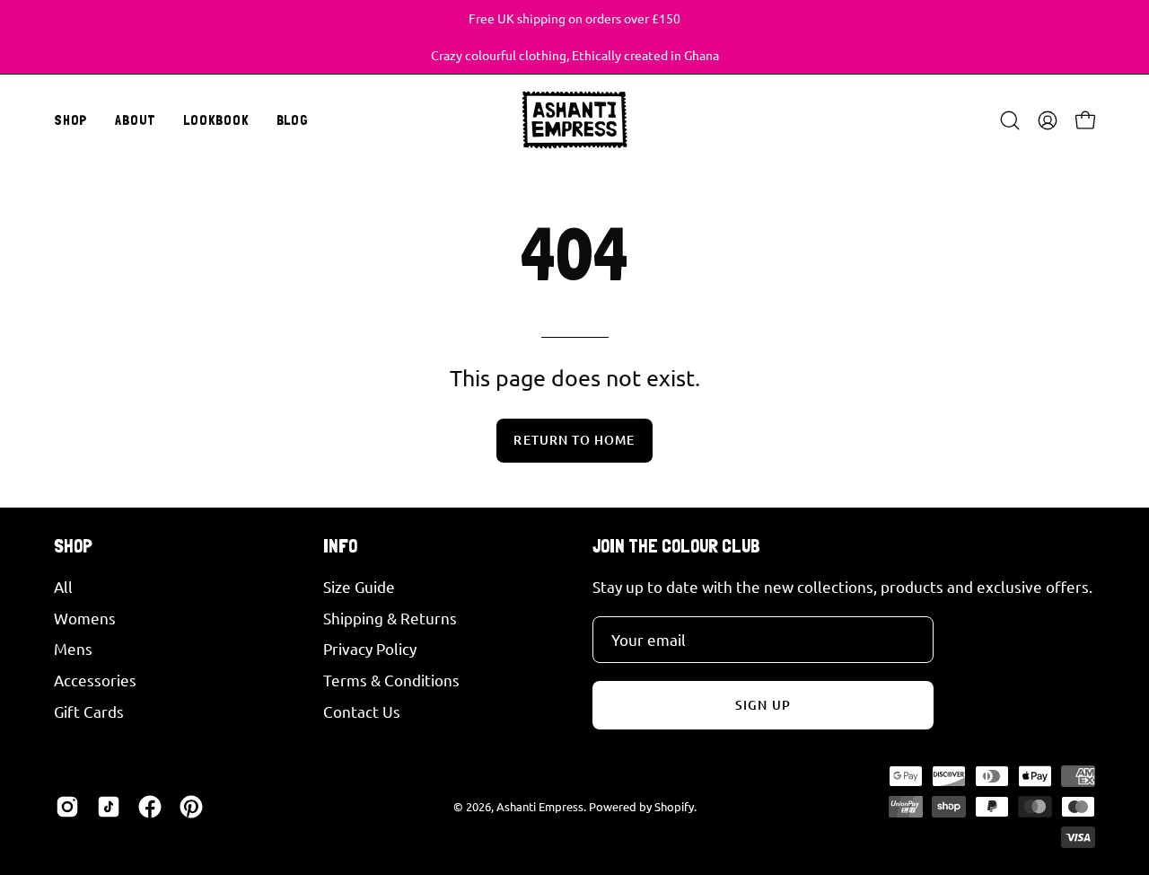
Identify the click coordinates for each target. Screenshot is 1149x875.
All (63, 586)
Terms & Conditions (391, 679)
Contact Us (361, 710)
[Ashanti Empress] (574, 120)
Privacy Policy (370, 648)
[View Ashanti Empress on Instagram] (67, 806)
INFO (340, 546)
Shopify (674, 806)
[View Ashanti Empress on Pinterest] (191, 806)
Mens (73, 648)
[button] (135, 120)
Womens (85, 616)
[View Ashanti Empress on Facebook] (149, 806)
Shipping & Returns (390, 616)
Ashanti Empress (539, 806)
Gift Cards (89, 710)
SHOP (73, 546)
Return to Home (574, 439)
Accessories (95, 679)
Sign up (763, 704)
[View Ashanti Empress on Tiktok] (108, 806)
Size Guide (359, 586)
